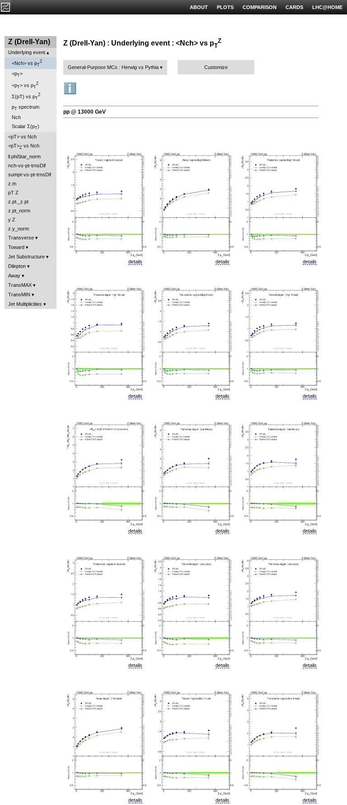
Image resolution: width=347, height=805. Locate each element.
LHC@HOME (327, 7)
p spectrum (25, 107)
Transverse (21, 237)
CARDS (294, 7)
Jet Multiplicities (25, 304)
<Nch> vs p (27, 63)
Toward (16, 247)
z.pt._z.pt (18, 201)
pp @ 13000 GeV (84, 112)
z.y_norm (18, 228)
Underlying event (26, 52)
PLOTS (225, 7)
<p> (17, 74)
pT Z (13, 192)
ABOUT (199, 7)
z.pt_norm (19, 210)
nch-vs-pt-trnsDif (27, 165)
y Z (11, 219)
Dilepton (17, 266)
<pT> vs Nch (22, 136)
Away (14, 275)
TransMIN (19, 294)
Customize (216, 67)
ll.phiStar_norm (24, 156)
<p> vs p (25, 85)
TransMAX (20, 285)
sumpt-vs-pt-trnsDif (29, 174)
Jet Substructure (26, 256)
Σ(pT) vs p (26, 96)
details (135, 261)
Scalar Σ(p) (25, 127)
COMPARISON (260, 7)
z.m (12, 183)
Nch (16, 117)
